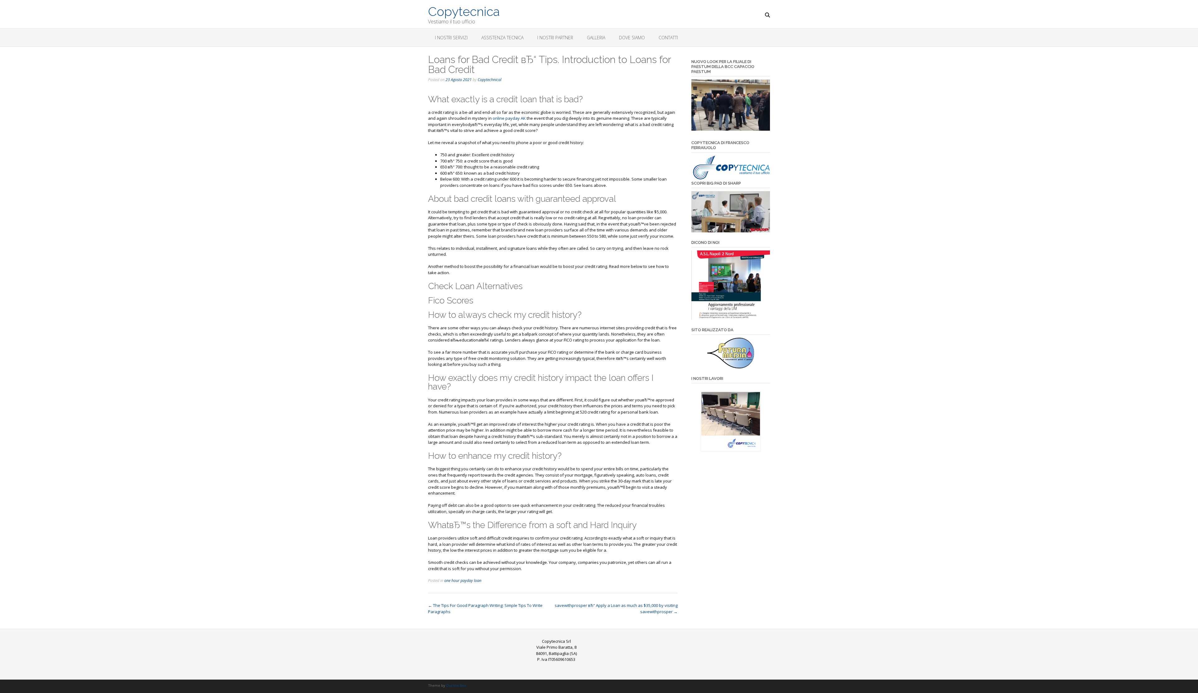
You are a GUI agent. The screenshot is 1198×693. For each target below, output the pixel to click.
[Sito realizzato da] (730, 353)
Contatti (668, 38)
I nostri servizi (451, 38)
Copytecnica (464, 11)
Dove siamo (632, 38)
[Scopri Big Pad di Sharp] (730, 211)
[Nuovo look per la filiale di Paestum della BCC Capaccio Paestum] (730, 129)
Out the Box (456, 685)
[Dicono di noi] (730, 285)
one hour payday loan (462, 580)
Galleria (596, 38)
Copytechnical (489, 79)
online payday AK (509, 118)
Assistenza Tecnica (502, 38)
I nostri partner (555, 38)
